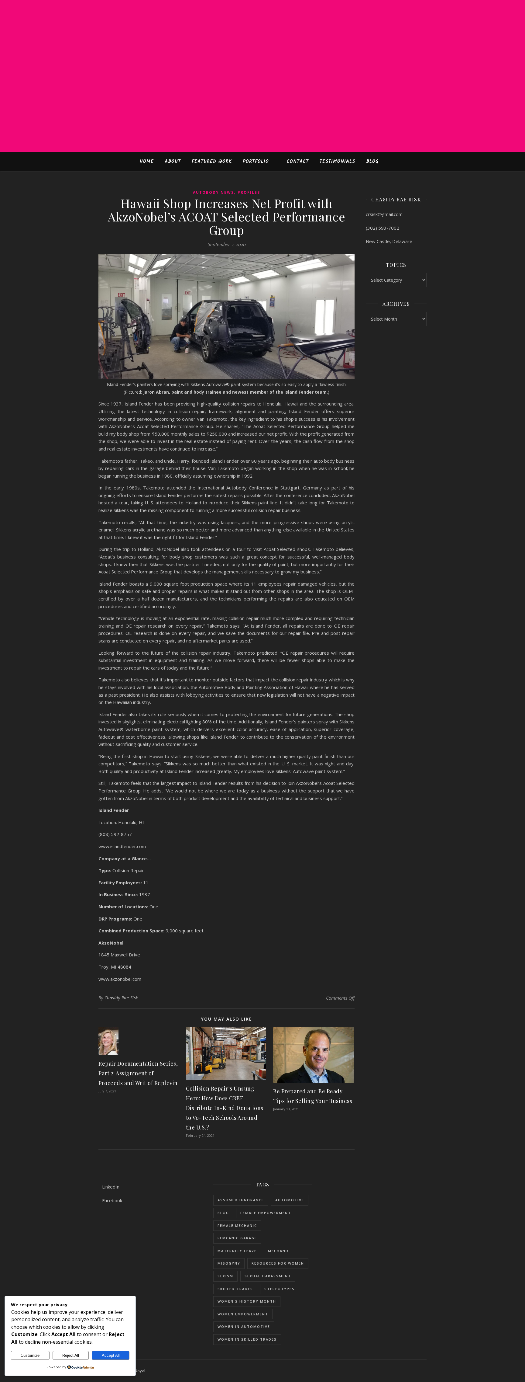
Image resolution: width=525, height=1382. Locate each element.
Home (147, 161)
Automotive (289, 1200)
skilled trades (235, 1288)
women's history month (247, 1301)
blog (223, 1212)
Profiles (249, 192)
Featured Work (212, 161)
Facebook (112, 1200)
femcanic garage (237, 1238)
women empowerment (243, 1314)
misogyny (229, 1263)
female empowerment (265, 1212)
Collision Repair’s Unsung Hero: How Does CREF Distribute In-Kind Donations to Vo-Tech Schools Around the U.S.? (224, 1108)
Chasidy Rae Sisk (121, 998)
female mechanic (237, 1225)
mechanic (279, 1250)
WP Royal (136, 1370)
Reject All (70, 1355)
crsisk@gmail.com (384, 214)
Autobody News (213, 192)
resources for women (278, 1263)
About (173, 161)
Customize (30, 1355)
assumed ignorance (241, 1200)
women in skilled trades (247, 1339)
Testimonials (337, 161)
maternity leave (237, 1250)
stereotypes (279, 1288)
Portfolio (256, 161)
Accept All (111, 1355)
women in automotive (244, 1326)
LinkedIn (110, 1187)
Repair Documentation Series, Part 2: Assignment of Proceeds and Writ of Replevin (138, 1073)
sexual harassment (268, 1276)
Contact (298, 161)
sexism (225, 1276)
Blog (372, 161)
